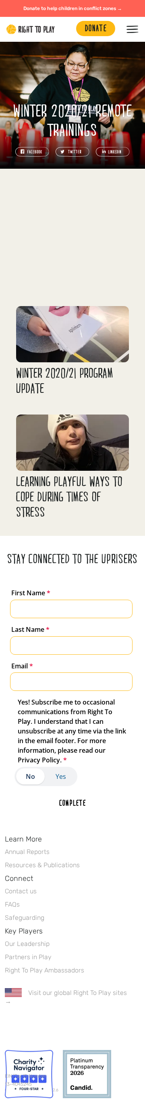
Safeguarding (24, 917)
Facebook (9, 1024)
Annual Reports (27, 852)
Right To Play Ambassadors (44, 970)
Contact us (21, 891)
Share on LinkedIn (113, 152)
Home (30, 29)
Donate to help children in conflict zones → (72, 8)
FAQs (12, 904)
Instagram (43, 1024)
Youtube (76, 1024)
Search (66, 29)
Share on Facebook (32, 152)
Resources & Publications (42, 865)
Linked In (60, 1024)
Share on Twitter (72, 152)
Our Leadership (27, 944)
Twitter (26, 1024)
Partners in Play (28, 957)
